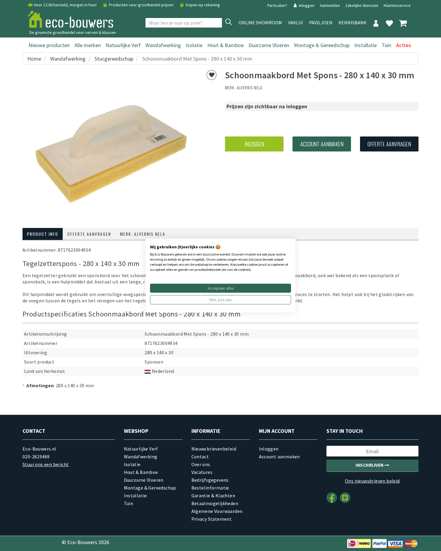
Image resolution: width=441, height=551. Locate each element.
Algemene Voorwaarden (217, 511)
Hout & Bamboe (225, 45)
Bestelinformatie (210, 488)
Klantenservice (397, 5)
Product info (42, 234)
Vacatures (202, 472)
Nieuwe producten (49, 45)
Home (34, 58)
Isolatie (194, 45)
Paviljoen (320, 22)
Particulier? (277, 5)
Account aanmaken (322, 144)
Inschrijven (370, 465)
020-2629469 (36, 457)
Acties (403, 45)
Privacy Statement (211, 519)
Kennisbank (352, 22)
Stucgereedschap (113, 58)
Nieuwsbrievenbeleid (213, 449)
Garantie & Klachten (213, 496)
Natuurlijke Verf (123, 45)
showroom (260, 22)
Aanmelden (330, 5)
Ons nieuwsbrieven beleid (372, 481)
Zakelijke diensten (361, 5)
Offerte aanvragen (389, 144)
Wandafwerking (163, 45)
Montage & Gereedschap (322, 45)
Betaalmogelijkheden (214, 503)
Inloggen (306, 5)
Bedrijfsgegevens (210, 480)
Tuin (386, 45)
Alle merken (87, 45)
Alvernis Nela (249, 87)
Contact (200, 457)
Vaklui (295, 22)
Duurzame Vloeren (268, 45)
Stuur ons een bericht (45, 464)
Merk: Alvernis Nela (142, 234)
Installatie (365, 45)
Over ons (200, 464)
